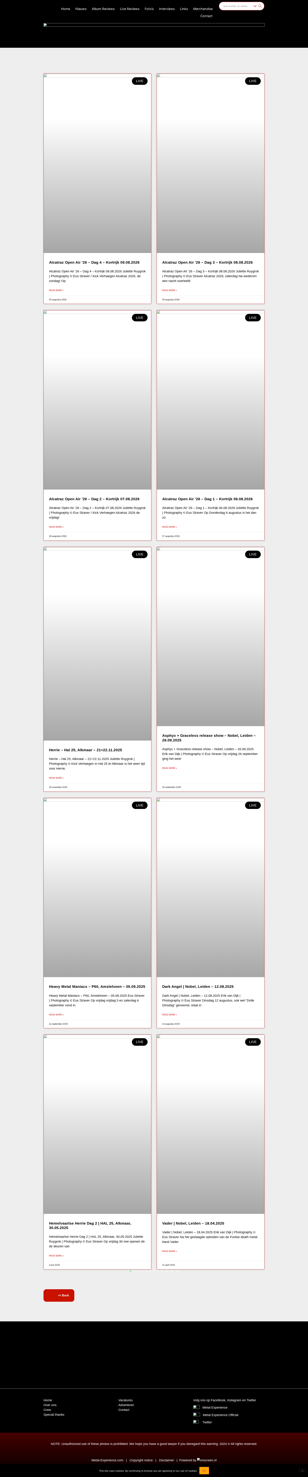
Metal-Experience (214, 1407)
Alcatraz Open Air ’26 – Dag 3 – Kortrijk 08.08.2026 (207, 262)
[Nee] (302, 1470)
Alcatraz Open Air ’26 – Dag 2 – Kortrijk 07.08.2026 (94, 499)
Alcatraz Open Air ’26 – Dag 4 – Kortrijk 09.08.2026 (94, 262)
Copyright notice (141, 1460)
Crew (47, 1410)
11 (171, 1271)
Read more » (56, 290)
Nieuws (80, 9)
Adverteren (126, 1405)
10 (166, 1271)
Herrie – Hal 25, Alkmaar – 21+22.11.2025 (85, 750)
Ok (204, 1470)
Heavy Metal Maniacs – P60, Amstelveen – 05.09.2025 (97, 986)
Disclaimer (166, 1460)
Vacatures (125, 1400)
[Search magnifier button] (260, 6)
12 (177, 1271)
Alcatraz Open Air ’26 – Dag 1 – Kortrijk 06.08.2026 (207, 499)
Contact (206, 16)
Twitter (207, 1422)
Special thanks (53, 1414)
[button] (145, 1333)
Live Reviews (129, 9)
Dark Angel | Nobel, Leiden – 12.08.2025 (198, 986)
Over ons (50, 1405)
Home (65, 9)
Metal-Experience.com (107, 1460)
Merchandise (203, 9)
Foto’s (149, 9)
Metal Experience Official (220, 1415)
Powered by (188, 1460)
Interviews (167, 9)
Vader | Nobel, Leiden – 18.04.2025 (193, 1223)
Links (184, 9)
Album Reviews (103, 9)
